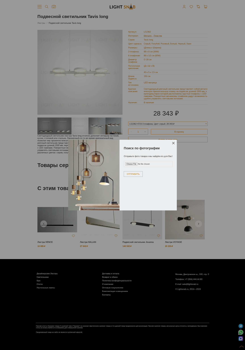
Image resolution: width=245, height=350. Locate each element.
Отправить (133, 174)
